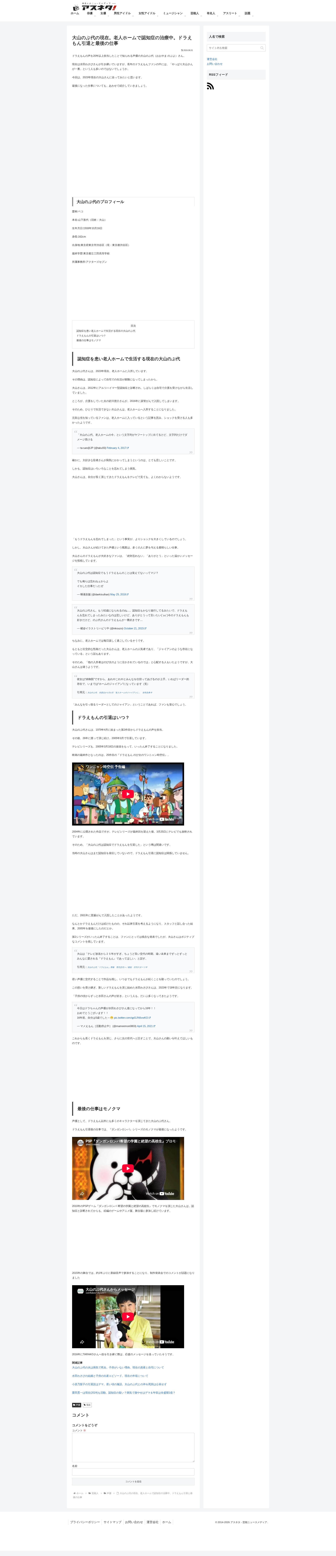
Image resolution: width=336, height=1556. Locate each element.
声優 (78, 1405)
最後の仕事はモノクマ (88, 340)
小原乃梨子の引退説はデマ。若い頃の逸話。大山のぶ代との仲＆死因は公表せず (119, 1384)
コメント (79, 1430)
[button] (262, 48)
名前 (74, 1465)
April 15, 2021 (145, 1026)
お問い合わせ (215, 63)
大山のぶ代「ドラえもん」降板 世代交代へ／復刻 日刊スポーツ (116, 967)
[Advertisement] (133, 116)
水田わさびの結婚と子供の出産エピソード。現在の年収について (110, 1375)
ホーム (166, 1522)
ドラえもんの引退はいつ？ (91, 335)
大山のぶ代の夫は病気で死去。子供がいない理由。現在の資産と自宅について (118, 1367)
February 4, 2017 (116, 447)
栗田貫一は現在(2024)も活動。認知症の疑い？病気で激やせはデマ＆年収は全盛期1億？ (123, 1392)
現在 (88, 1405)
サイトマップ (112, 1522)
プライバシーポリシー (85, 1522)
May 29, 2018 (118, 594)
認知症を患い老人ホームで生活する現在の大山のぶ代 (105, 331)
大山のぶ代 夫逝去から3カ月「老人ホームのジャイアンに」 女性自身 (119, 692)
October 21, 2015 (134, 628)
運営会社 (212, 59)
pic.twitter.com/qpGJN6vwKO (131, 1017)
